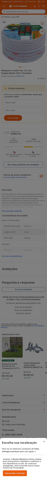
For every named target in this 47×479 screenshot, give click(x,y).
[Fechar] (44, 441)
